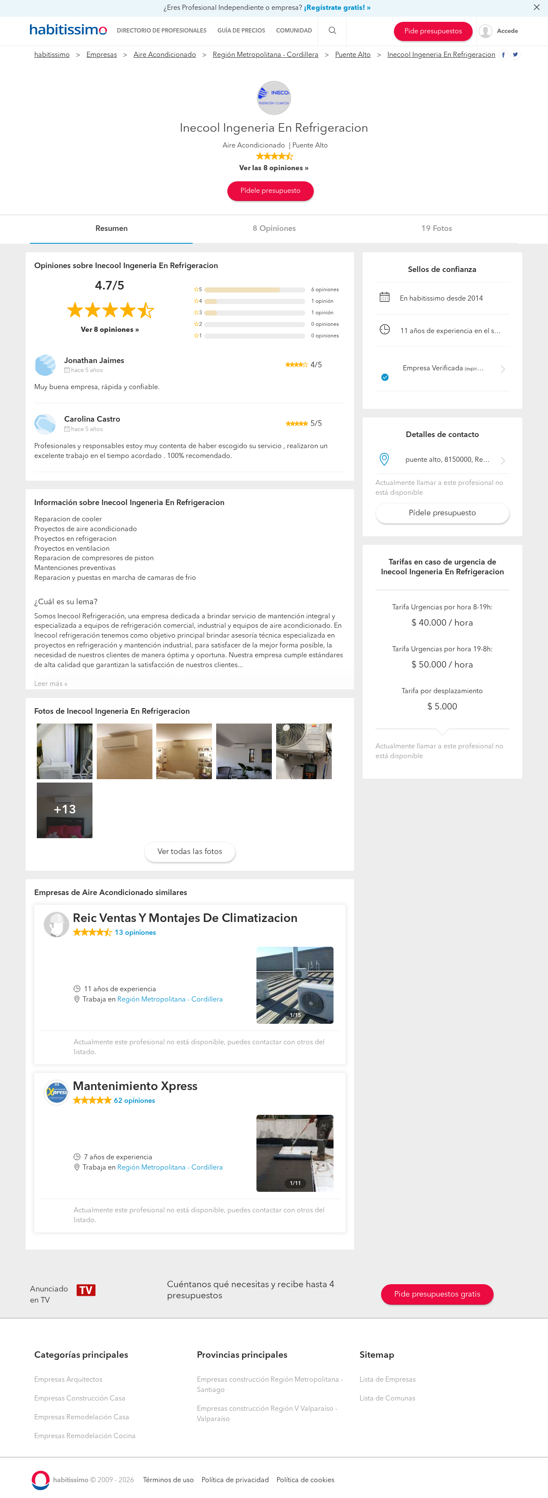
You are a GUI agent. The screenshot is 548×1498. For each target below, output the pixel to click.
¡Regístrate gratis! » (337, 8)
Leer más (48, 684)
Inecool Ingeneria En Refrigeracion (441, 55)
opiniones (135, 933)
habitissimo (52, 55)
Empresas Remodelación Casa (81, 1417)
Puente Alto (353, 55)
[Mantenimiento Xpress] (56, 1092)
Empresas (101, 55)
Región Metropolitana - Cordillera (266, 55)
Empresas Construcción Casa (79, 1398)
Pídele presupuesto (271, 191)
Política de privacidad (235, 1480)
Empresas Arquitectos (68, 1380)
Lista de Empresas (388, 1380)
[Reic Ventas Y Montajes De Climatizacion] (56, 924)
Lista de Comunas (387, 1398)
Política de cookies (305, 1480)
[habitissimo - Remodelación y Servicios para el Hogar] (68, 29)
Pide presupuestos (433, 31)
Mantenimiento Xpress (135, 1087)
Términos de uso (168, 1480)
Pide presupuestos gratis (437, 1294)
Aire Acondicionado (165, 55)
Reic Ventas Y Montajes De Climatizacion (185, 919)
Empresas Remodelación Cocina (85, 1436)
